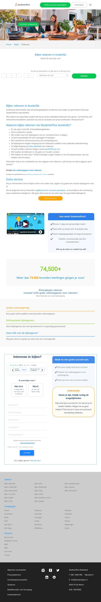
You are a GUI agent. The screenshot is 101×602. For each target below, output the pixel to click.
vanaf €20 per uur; (52, 149)
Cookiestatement (14, 595)
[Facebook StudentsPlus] (50, 570)
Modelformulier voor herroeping (19, 590)
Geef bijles (79, 5)
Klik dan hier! (35, 461)
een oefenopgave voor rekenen (27, 170)
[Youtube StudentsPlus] (54, 577)
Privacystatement (14, 575)
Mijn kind (19, 390)
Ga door (27, 453)
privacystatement (27, 443)
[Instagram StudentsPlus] (43, 570)
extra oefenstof (35, 146)
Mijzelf (36, 389)
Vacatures (11, 585)
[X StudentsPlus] (58, 570)
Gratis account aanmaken (55, 5)
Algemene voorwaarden (16, 570)
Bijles (16, 44)
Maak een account (50, 198)
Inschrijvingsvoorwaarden (17, 580)
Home (8, 44)
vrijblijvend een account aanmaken (50, 190)
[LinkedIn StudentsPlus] (47, 577)
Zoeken (84, 76)
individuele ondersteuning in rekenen (37, 174)
